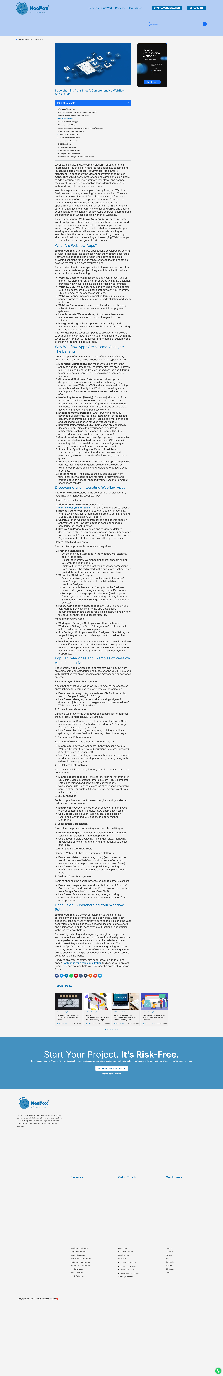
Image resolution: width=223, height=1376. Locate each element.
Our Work (107, 8)
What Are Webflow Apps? (67, 109)
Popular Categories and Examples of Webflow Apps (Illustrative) (80, 128)
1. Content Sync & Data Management (71, 131)
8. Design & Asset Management (69, 153)
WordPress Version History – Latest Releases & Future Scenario (96, 1017)
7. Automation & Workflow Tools (69, 150)
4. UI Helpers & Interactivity (68, 141)
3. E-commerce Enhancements (69, 138)
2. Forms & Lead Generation (68, 134)
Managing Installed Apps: (67, 125)
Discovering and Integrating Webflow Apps (73, 115)
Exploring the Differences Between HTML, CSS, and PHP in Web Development (153, 1017)
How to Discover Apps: (66, 118)
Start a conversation (111, 1074)
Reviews (120, 8)
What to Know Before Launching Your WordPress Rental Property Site (68, 1017)
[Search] (205, 24)
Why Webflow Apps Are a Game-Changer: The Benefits (77, 112)
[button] (128, 103)
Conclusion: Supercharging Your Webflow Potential (76, 157)
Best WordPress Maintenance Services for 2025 (125, 1017)
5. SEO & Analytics (64, 144)
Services (94, 8)
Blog (130, 8)
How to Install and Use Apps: (68, 122)
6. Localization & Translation (68, 147)
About (138, 8)
